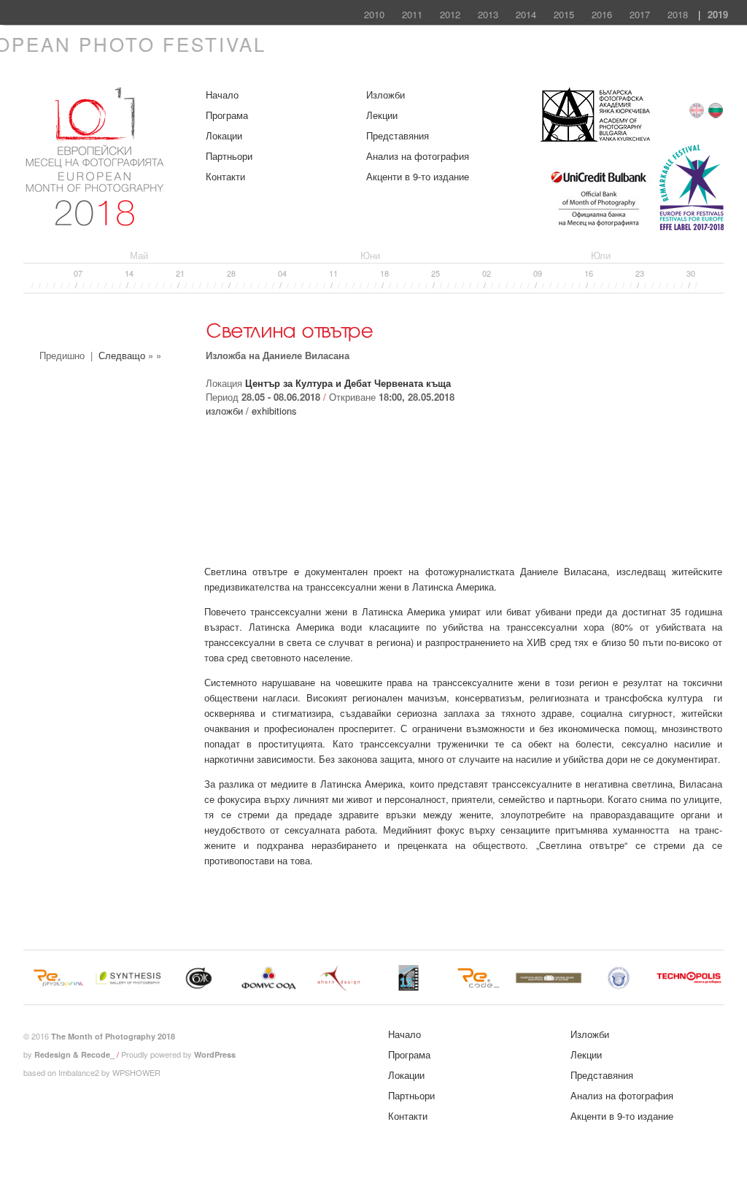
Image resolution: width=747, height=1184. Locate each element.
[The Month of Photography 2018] (96, 219)
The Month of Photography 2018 (113, 1036)
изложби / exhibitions (251, 411)
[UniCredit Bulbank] (599, 228)
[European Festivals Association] (691, 228)
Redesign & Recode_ (74, 1054)
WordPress (215, 1054)
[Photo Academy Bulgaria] (595, 138)
